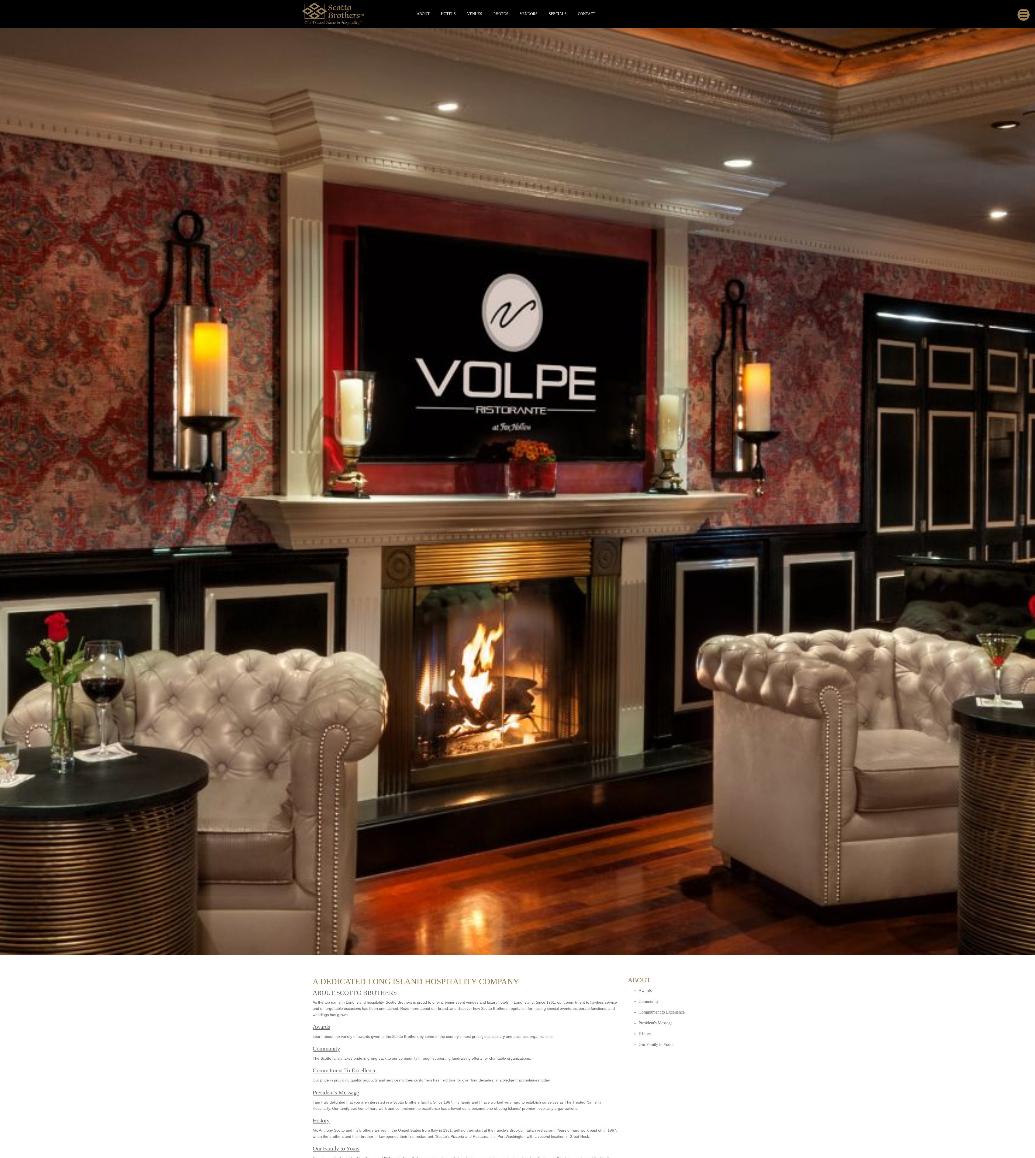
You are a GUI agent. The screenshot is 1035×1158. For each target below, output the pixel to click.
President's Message (336, 1092)
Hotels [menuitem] (448, 14)
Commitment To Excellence (345, 1070)
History (321, 1120)
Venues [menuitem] (474, 14)
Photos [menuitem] (501, 14)
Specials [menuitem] (558, 14)
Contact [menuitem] (586, 14)
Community (326, 1048)
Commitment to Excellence (662, 1012)
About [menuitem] (423, 14)
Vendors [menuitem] (528, 14)
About (639, 980)
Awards (321, 1026)
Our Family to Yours (336, 1148)
